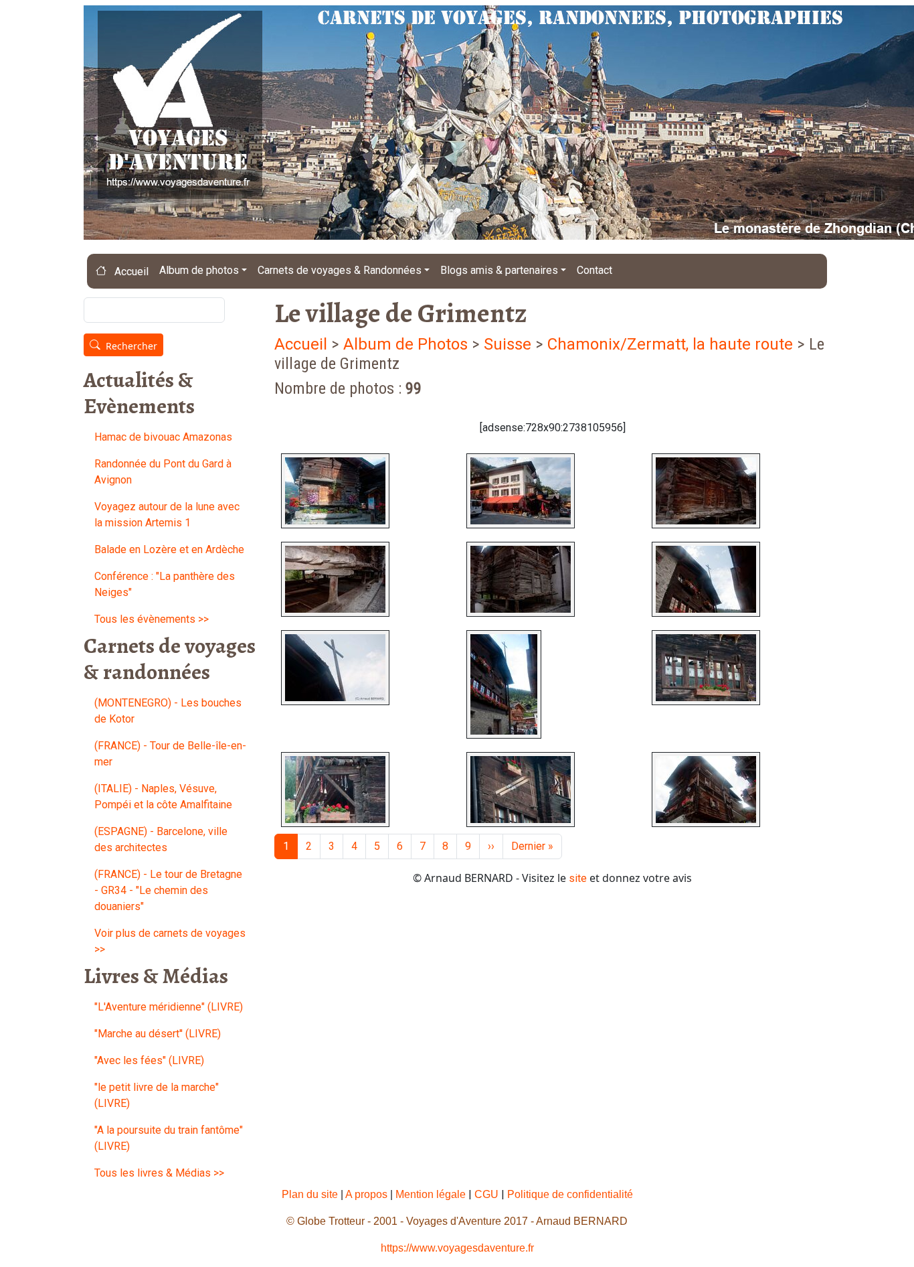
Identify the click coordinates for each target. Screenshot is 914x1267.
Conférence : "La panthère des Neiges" (164, 584)
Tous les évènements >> (151, 619)
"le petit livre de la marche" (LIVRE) (156, 1095)
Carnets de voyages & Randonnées (340, 270)
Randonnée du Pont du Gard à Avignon (163, 471)
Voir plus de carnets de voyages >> (170, 941)
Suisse (507, 344)
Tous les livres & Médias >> (159, 1173)
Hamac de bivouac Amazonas (163, 437)
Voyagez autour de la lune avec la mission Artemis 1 (167, 514)
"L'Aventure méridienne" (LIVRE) (168, 1006)
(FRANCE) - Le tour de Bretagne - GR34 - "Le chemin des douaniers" (168, 890)
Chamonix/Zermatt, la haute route (672, 344)
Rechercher (131, 346)
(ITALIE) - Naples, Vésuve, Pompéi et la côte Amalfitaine (163, 796)
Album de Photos (407, 344)
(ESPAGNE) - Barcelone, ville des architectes (160, 839)
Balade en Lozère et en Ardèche (169, 549)
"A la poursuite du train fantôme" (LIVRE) (168, 1138)
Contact (594, 270)
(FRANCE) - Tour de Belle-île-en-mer (170, 753)
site (578, 878)
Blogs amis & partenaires (499, 270)
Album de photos (199, 270)
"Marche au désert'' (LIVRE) (157, 1033)
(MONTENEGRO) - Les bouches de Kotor (168, 710)
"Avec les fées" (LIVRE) (149, 1060)
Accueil (130, 271)
